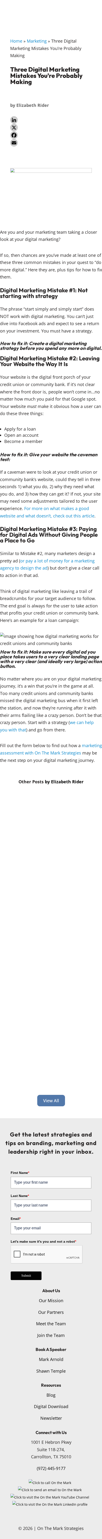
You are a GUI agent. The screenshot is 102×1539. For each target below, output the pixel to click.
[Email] (51, 143)
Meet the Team (51, 1323)
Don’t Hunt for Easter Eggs (50, 1025)
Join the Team (51, 1335)
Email (16, 1219)
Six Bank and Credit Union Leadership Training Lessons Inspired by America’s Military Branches (49, 841)
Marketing (37, 41)
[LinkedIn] (51, 120)
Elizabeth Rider (32, 105)
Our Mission (51, 1300)
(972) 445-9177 (51, 1468)
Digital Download (51, 1406)
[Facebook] (51, 135)
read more (24, 893)
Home (16, 41)
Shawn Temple (51, 1371)
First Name (20, 1173)
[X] (51, 127)
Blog (51, 1395)
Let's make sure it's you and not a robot (43, 1241)
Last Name (20, 1196)
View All (51, 1100)
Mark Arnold (51, 1359)
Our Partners (51, 1312)
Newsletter (51, 1418)
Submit (26, 1275)
